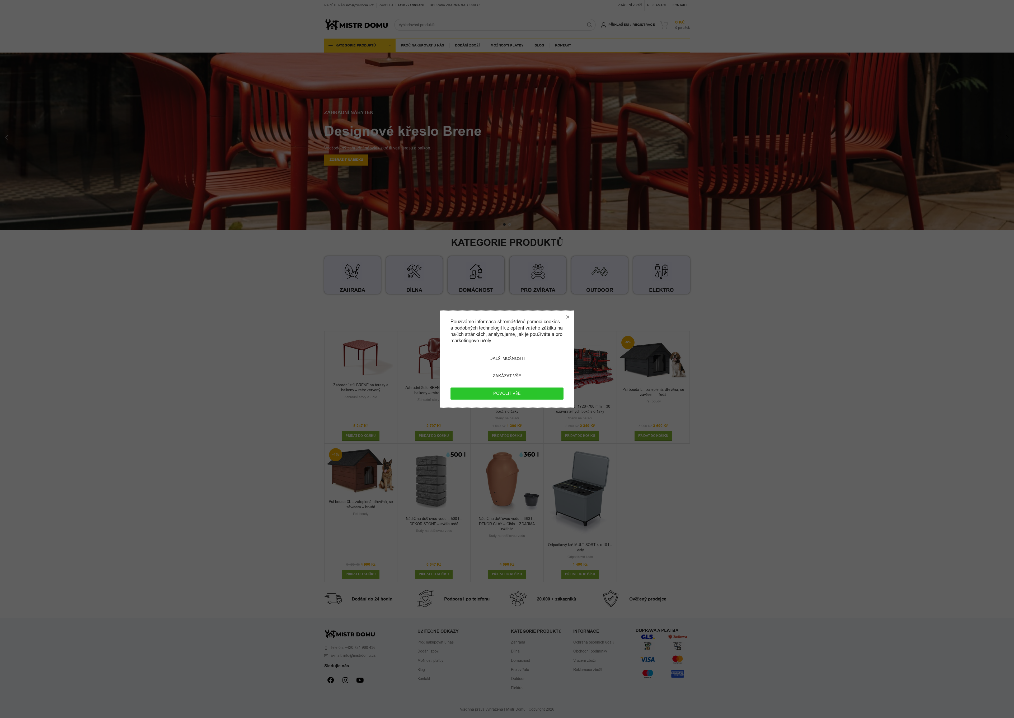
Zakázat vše (507, 376)
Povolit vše (507, 393)
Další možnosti (507, 359)
